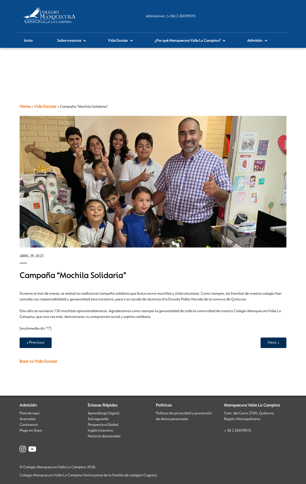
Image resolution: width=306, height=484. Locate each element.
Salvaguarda (98, 419)
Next (272, 343)
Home (25, 107)
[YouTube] (32, 450)
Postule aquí (29, 413)
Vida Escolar (45, 107)
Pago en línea (31, 431)
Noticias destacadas (104, 436)
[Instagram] (23, 450)
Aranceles (27, 419)
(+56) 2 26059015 (181, 16)
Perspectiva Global (103, 425)
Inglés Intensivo (100, 431)
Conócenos (29, 425)
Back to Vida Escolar (38, 362)
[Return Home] (50, 16)
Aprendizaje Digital (103, 413)
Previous (36, 343)
